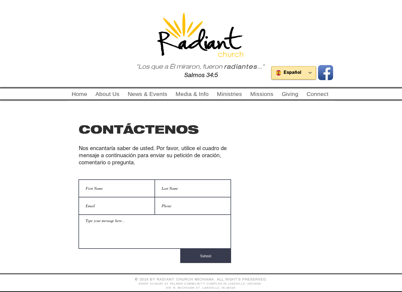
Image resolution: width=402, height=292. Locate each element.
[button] (229, 94)
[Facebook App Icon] (325, 72)
